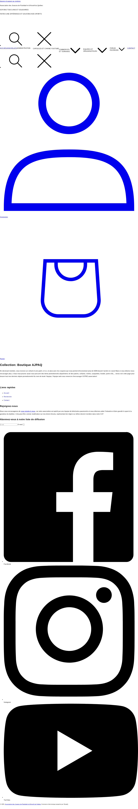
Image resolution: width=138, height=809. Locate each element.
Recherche (8, 396)
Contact (6, 400)
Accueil (6, 393)
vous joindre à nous (28, 411)
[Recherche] (69, 39)
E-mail (20, 424)
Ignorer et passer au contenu (10, 1)
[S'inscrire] (23, 425)
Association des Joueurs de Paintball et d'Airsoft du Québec (23, 804)
